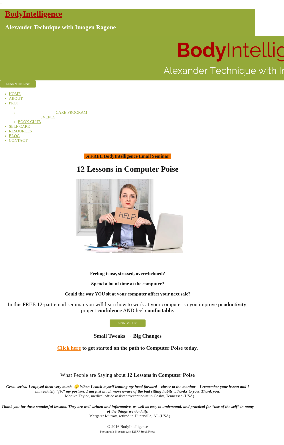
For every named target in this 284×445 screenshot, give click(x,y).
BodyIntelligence (33, 14)
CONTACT (18, 140)
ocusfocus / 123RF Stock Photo (136, 431)
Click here (69, 348)
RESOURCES (20, 131)
